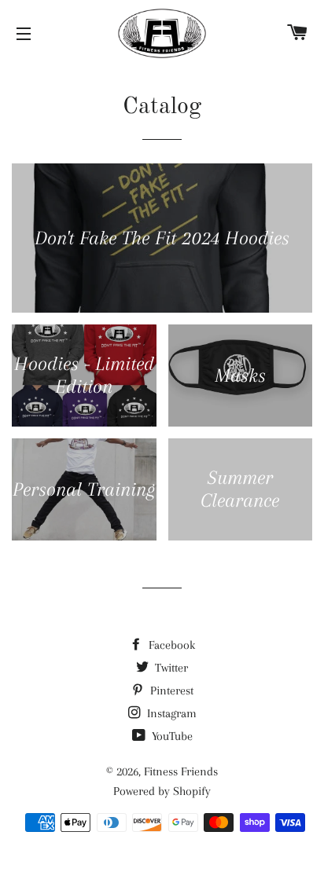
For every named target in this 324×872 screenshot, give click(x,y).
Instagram (170, 713)
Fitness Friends (181, 771)
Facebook (170, 645)
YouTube (171, 736)
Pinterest (170, 690)
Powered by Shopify (162, 791)
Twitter (170, 668)
